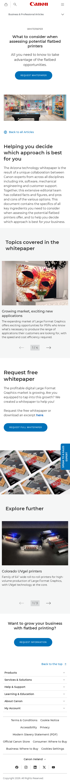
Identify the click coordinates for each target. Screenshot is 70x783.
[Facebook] (16, 767)
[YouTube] (53, 767)
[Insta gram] (25, 767)
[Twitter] (44, 767)
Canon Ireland (33, 759)
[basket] (6, 4)
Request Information (33, 642)
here (39, 415)
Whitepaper (35, 29)
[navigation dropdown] (63, 4)
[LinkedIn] (35, 767)
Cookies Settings (52, 748)
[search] (15, 4)
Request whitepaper (34, 75)
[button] (21, 347)
